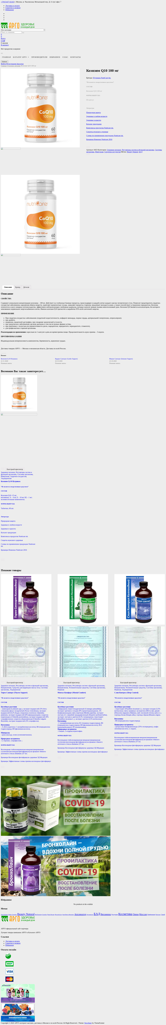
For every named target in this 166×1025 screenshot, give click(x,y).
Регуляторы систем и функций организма (138, 150)
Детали (26, 287)
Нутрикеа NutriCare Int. (102, 78)
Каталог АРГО (20, 57)
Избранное (9, 10)
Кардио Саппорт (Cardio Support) (66, 359)
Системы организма (25, 474)
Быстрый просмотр (15, 469)
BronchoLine (58, 914)
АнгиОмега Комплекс (68, 914)
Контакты (75, 57)
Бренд (17, 287)
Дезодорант (114, 914)
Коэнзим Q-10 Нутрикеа (9, 359)
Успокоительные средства (79, 688)
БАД (140, 152)
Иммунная (99, 152)
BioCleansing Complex (41, 914)
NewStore (88, 1023)
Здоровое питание (14, 66)
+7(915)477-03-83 (7, 2)
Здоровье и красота (93, 120)
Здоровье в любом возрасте (96, 116)
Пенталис (158, 914)
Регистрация (11, 64)
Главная (6, 57)
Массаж (143, 914)
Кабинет (4, 62)
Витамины (106, 914)
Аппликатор (80, 914)
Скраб (163, 914)
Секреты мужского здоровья (97, 132)
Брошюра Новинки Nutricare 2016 (99, 139)
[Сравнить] (88, 154)
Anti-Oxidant (4, 914)
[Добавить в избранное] (88, 147)
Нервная (61, 690)
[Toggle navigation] (2, 53)
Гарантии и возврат (13, 8)
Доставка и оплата (12, 6)
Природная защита (93, 112)
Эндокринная (6, 478)
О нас (65, 57)
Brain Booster (51, 914)
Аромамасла (90, 914)
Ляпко (136, 914)
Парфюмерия (151, 914)
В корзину (5, 45)
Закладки (20, 64)
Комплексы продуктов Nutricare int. (99, 128)
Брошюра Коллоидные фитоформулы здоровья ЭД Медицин (24, 757)
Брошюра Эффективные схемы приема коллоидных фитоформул (26, 761)
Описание (8, 287)
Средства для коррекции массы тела (26, 688)
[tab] (8, 287)
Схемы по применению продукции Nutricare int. (104, 136)
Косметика (125, 914)
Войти (3, 64)
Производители (39, 57)
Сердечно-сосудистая (112, 152)
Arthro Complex (12, 914)
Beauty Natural (132, 152)
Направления (6, 688)
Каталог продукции (94, 124)
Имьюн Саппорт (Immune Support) (121, 359)
